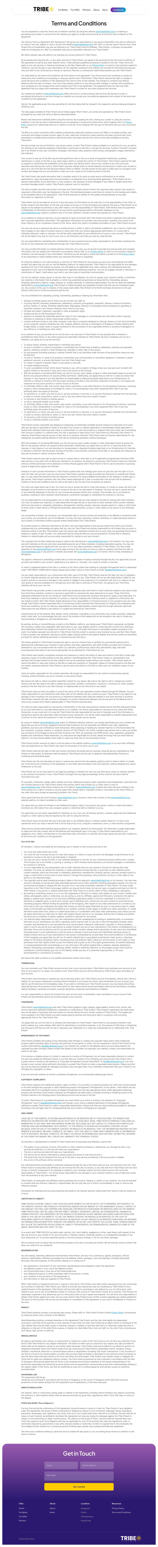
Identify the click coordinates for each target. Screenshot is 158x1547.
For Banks (63, 9)
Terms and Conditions (121, 1512)
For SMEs (75, 9)
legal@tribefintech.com (115, 570)
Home (21, 1508)
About (96, 9)
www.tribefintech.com (105, 31)
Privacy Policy (98, 65)
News (105, 9)
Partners (86, 9)
